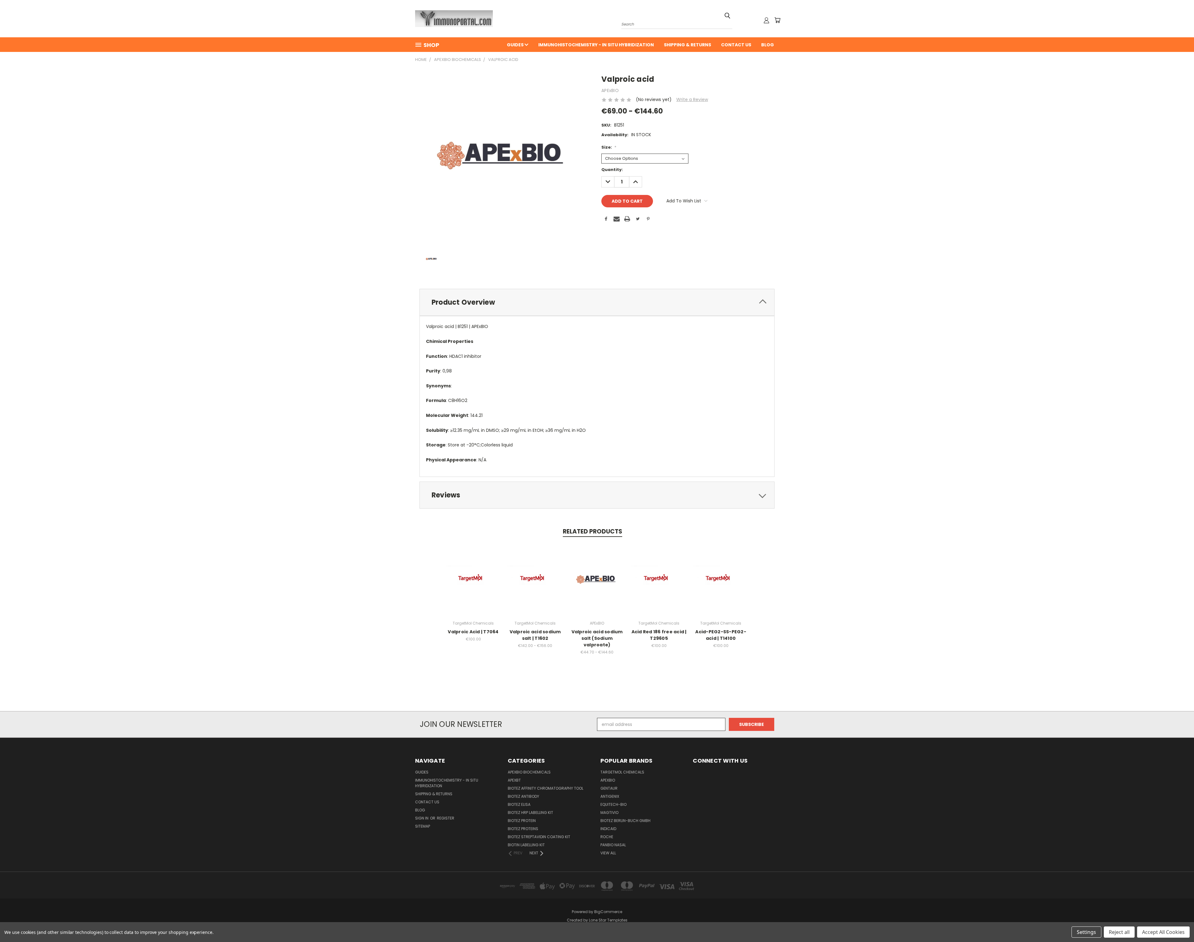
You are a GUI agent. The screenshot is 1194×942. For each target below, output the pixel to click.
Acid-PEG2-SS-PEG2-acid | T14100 (720, 635)
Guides (516, 45)
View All (608, 853)
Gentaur (609, 788)
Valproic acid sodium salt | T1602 (535, 635)
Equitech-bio (613, 804)
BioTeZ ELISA (519, 804)
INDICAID (608, 828)
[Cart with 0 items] (777, 20)
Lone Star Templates (608, 920)
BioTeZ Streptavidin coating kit (539, 836)
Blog (767, 45)
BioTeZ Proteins (523, 828)
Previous (1177, 922)
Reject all (1119, 932)
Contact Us (736, 45)
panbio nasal (613, 844)
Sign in (422, 818)
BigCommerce (608, 911)
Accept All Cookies (1163, 932)
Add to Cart (473, 584)
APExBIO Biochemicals (529, 772)
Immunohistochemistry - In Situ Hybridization (596, 45)
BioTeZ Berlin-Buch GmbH (625, 820)
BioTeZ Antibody (523, 796)
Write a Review (692, 99)
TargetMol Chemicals (622, 772)
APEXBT (514, 780)
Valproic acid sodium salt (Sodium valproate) (597, 638)
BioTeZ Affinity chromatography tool (545, 788)
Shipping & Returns (687, 45)
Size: (608, 147)
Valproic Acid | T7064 (473, 632)
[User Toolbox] (766, 20)
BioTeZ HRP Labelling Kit (530, 812)
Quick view (473, 572)
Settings (1086, 932)
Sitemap (422, 826)
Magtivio (609, 812)
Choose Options (535, 584)
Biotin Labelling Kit (526, 844)
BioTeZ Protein (522, 820)
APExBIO (607, 780)
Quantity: (612, 170)
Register (445, 818)
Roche (606, 836)
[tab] (597, 302)
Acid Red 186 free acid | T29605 (659, 635)
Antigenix (609, 796)
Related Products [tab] (592, 531)
